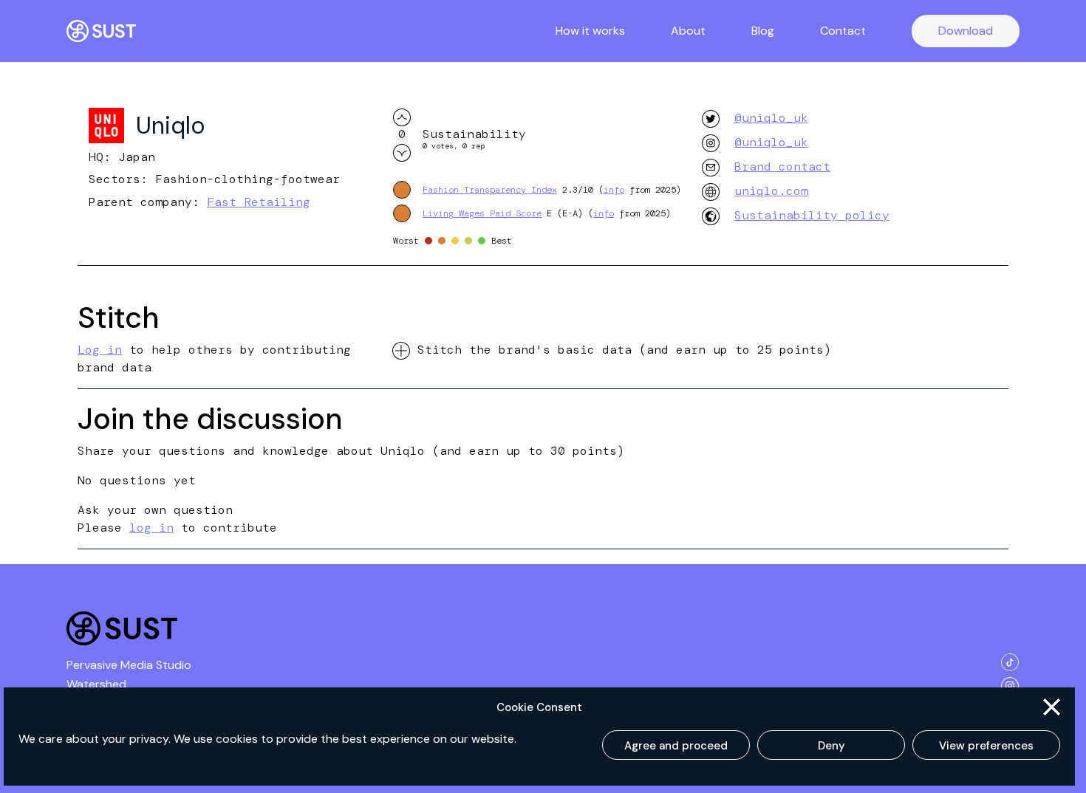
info (614, 190)
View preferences (986, 745)
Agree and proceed (676, 745)
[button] (1051, 706)
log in (151, 527)
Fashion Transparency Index (490, 190)
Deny (831, 745)
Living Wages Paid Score (482, 213)
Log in (100, 349)
